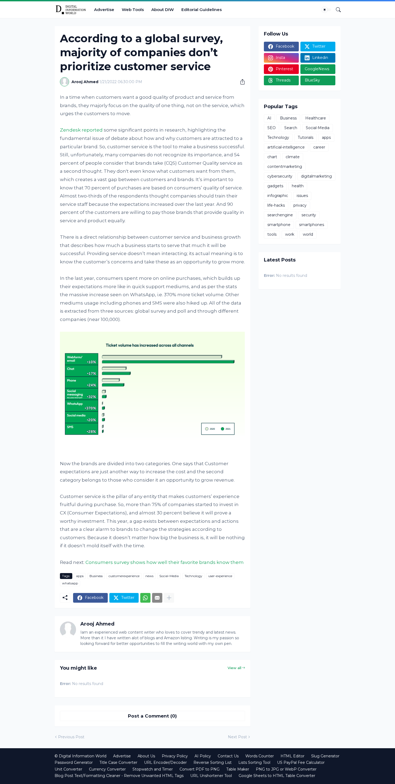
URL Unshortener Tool (211, 775)
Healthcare (315, 118)
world (308, 234)
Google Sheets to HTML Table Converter (277, 775)
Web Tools (133, 9)
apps (80, 576)
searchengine (280, 215)
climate (293, 156)
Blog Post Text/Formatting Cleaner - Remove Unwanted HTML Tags (119, 775)
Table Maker (237, 769)
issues (302, 195)
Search (290, 127)
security (308, 215)
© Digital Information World (80, 756)
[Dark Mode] (326, 9)
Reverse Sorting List (212, 762)
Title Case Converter (118, 762)
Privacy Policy (175, 756)
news (149, 576)
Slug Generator (325, 756)
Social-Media (169, 576)
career (319, 147)
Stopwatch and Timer (152, 769)
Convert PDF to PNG (199, 769)
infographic (277, 195)
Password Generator (74, 762)
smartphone (278, 224)
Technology (193, 576)
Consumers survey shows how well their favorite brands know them (164, 562)
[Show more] (169, 598)
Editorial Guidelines (201, 9)
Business (96, 576)
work (289, 234)
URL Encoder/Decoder (165, 762)
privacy (300, 205)
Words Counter (259, 756)
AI (269, 118)
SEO (271, 127)
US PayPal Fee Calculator (301, 762)
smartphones (311, 224)
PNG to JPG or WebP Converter (286, 769)
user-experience (220, 576)
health (298, 185)
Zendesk (70, 130)
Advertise (104, 9)
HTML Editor (292, 756)
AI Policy (203, 756)
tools (271, 234)
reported (92, 130)
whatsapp (70, 583)
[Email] (157, 598)
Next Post (237, 736)
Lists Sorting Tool (254, 762)
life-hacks (276, 205)
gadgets (275, 185)
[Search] (336, 9)
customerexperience (124, 576)
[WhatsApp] (145, 598)
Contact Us (228, 756)
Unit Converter (68, 769)
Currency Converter (107, 769)
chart (272, 156)
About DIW (162, 9)
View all (234, 668)
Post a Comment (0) (152, 716)
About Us (146, 756)
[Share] (240, 81)
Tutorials (305, 137)
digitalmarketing (316, 176)
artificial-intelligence (286, 147)
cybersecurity (279, 176)
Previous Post (71, 736)
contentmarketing (284, 166)
